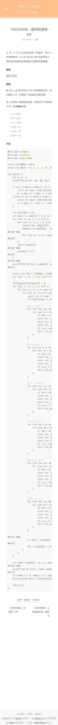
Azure (18, 718)
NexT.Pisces (40, 723)
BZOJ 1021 (11, 76)
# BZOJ (27, 600)
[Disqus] (29, 665)
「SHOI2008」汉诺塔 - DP (17, 610)
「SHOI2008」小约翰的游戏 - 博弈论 (40, 612)
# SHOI (36, 600)
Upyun (38, 718)
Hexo (11, 723)
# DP (19, 600)
